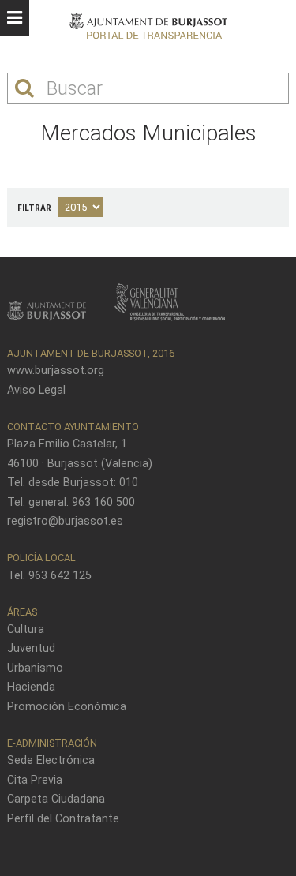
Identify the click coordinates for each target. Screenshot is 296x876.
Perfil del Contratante (63, 818)
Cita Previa (34, 780)
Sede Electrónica (51, 760)
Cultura (25, 629)
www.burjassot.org (55, 370)
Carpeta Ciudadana (56, 799)
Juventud (31, 648)
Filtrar (34, 207)
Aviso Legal (36, 390)
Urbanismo (35, 668)
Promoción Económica (66, 706)
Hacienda (31, 687)
